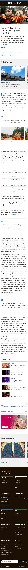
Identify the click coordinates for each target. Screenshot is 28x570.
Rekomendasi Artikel (8, 438)
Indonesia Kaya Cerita (20, 527)
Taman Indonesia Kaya (20, 498)
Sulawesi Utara (18, 544)
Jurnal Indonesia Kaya (20, 529)
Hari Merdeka (4, 548)
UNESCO (23, 52)
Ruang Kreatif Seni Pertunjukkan (5, 496)
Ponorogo (14, 52)
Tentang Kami (4, 480)
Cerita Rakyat (4, 543)
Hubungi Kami (4, 482)
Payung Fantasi (4, 505)
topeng (11, 292)
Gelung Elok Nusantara (6, 552)
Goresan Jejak (18, 534)
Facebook (17, 482)
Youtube (17, 484)
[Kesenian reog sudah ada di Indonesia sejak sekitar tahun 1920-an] (12, 133)
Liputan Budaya (4, 527)
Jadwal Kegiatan (5, 529)
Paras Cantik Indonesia (20, 530)
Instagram (17, 480)
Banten (16, 546)
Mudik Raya (3, 546)
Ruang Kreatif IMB (5, 501)
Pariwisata (3, 517)
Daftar (22, 561)
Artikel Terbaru (6, 62)
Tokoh (16, 515)
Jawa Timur (3, 52)
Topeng (18, 52)
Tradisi (2, 515)
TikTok (16, 487)
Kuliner (2, 518)
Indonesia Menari (5, 503)
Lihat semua (18, 548)
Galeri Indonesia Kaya (20, 496)
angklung (15, 262)
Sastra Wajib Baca (5, 544)
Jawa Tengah (18, 543)
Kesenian (3, 47)
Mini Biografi (18, 513)
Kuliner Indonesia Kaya (20, 532)
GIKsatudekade (4, 499)
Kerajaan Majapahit (16, 214)
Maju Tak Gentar (5, 550)
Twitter (16, 486)
